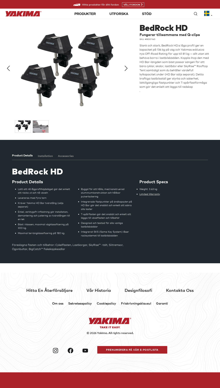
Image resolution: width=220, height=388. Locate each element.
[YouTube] (88, 350)
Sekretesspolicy (80, 303)
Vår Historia (98, 290)
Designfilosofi (138, 290)
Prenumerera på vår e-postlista (132, 349)
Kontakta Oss (180, 290)
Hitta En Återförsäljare (49, 290)
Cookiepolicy (106, 303)
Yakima (102, 333)
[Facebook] (74, 350)
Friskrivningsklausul (136, 303)
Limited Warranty (149, 194)
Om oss (57, 303)
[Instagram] (59, 350)
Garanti (162, 303)
